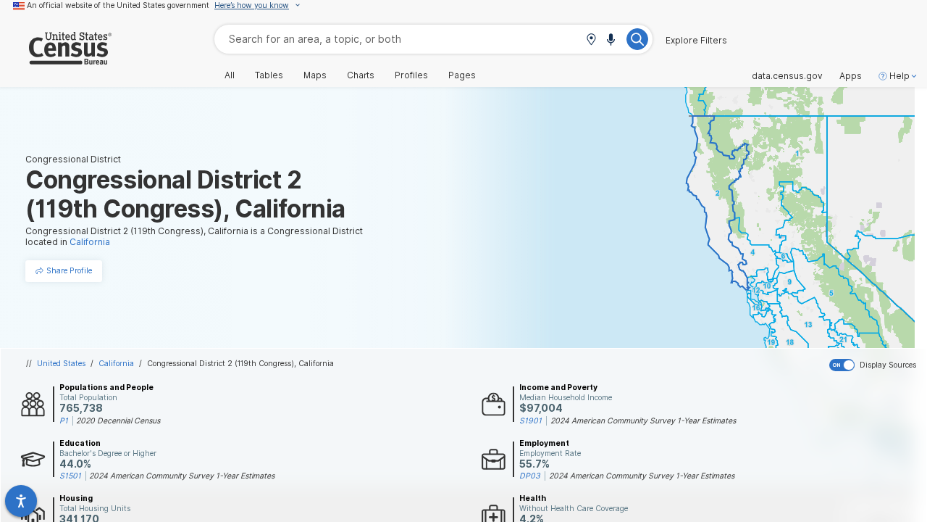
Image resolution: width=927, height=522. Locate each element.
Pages (462, 75)
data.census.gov (787, 76)
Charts (360, 75)
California (116, 363)
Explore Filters (696, 41)
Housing (76, 498)
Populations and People (106, 387)
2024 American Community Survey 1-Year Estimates (643, 420)
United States (61, 363)
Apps (850, 76)
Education (80, 443)
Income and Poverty (558, 387)
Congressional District (73, 159)
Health (532, 498)
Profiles (411, 75)
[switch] (875, 365)
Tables (269, 75)
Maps (315, 75)
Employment (544, 443)
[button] (590, 40)
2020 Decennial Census (118, 420)
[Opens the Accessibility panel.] (21, 501)
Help (899, 76)
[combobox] (433, 39)
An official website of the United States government (118, 5)
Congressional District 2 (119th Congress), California (240, 363)
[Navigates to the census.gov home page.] (56, 59)
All (230, 75)
